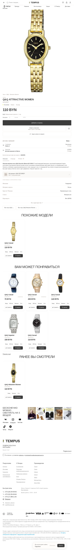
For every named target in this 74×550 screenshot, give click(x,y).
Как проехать (24, 490)
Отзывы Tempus (20, 479)
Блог (17, 476)
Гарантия (5, 472)
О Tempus (19, 463)
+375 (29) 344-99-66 (11, 492)
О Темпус (57, 6)
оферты (21, 455)
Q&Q (7, 94)
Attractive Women (14, 94)
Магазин (5, 8)
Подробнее (38, 546)
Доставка (67, 6)
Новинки (26, 6)
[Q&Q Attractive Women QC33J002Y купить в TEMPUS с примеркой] (34, 2)
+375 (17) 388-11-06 (11, 497)
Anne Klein (37, 483)
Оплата (5, 466)
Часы (8, 6)
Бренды (17, 6)
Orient (35, 474)
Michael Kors (37, 480)
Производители (20, 482)
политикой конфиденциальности (34, 455)
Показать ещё (7, 354)
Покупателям (7, 463)
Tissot (35, 466)
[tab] (6, 159)
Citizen (36, 472)
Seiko (35, 477)
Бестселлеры (37, 6)
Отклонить (52, 545)
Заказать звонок (9, 502)
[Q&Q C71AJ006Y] (37, 283)
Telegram (7, 499)
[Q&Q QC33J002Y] (13, 373)
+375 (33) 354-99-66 (11, 494)
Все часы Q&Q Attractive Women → (27, 207)
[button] (15, 105)
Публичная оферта (21, 474)
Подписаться (67, 451)
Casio (35, 469)
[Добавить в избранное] (69, 128)
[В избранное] (21, 222)
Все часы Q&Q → (9, 207)
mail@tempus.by (9, 505)
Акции (48, 6)
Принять (61, 545)
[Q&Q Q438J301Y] (13, 283)
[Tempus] (11, 441)
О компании (19, 466)
